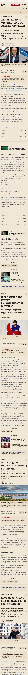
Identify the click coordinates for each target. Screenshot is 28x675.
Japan (3, 431)
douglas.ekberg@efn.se (10, 621)
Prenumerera (15, 4)
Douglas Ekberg (9, 620)
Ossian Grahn (8, 482)
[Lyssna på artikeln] (23, 344)
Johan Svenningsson (12, 581)
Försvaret (9, 431)
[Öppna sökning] (23, 8)
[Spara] (26, 17)
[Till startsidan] (3, 4)
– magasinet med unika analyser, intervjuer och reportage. (13, 79)
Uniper (3, 581)
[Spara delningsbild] (23, 71)
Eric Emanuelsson (9, 43)
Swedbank (4, 265)
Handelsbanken (13, 265)
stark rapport (15, 84)
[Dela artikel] (26, 71)
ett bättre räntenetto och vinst (14, 90)
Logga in (24, 4)
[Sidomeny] (26, 8)
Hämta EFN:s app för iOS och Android (11, 286)
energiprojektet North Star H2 (17, 531)
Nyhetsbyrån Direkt (6, 317)
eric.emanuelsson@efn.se (10, 45)
